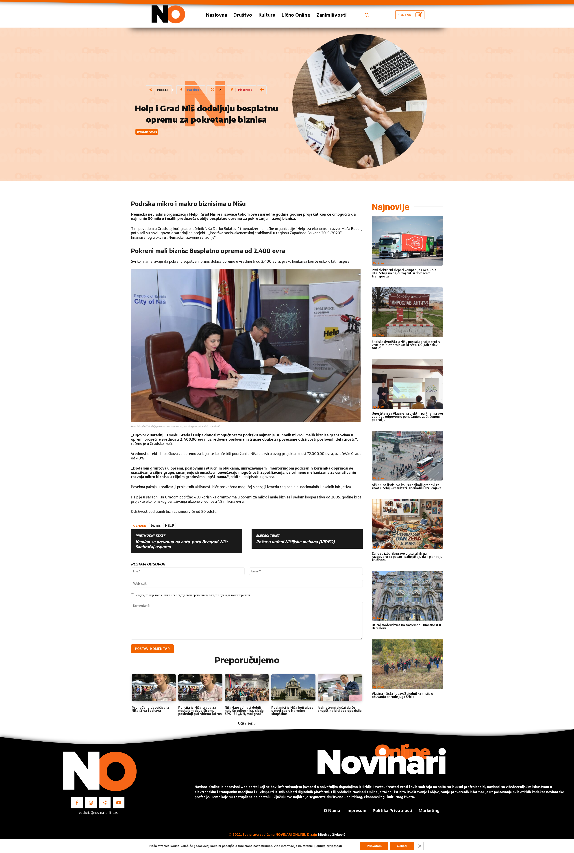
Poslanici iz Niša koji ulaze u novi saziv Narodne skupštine (292, 711)
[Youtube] (118, 802)
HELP (169, 525)
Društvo (378, 263)
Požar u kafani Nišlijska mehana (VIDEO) (295, 541)
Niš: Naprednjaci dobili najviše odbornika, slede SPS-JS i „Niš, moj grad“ (244, 711)
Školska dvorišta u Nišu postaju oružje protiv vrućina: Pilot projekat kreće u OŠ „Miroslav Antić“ (406, 345)
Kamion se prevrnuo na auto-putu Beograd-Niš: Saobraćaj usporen (181, 544)
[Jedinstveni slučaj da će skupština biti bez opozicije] (340, 687)
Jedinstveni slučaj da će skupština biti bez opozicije (340, 709)
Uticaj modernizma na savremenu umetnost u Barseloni (406, 626)
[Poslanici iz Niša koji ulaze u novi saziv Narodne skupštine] (293, 687)
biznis (156, 525)
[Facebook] (77, 802)
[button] (366, 14)
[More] (262, 89)
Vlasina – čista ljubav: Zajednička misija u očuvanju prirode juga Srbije (402, 695)
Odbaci (402, 846)
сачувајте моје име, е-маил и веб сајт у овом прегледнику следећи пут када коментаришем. (193, 595)
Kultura (378, 618)
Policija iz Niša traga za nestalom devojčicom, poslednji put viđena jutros (200, 711)
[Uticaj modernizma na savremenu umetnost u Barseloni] (407, 596)
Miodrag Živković (331, 834)
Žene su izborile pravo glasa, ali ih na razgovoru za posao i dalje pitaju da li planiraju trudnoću (407, 557)
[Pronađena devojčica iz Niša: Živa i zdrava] (154, 687)
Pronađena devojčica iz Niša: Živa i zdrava (150, 709)
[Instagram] (91, 802)
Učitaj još (245, 723)
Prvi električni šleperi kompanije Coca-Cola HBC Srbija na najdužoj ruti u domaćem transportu (404, 273)
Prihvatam (374, 846)
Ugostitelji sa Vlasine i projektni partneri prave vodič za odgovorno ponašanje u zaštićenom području (407, 416)
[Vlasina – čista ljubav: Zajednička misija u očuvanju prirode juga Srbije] (407, 664)
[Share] (105, 802)
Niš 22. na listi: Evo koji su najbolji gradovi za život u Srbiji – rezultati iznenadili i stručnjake (406, 486)
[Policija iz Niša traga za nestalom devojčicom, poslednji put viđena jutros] (200, 687)
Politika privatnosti (328, 846)
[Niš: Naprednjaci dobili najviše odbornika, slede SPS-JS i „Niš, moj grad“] (247, 687)
